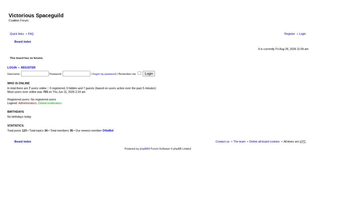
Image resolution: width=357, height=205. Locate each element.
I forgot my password (103, 73)
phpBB (144, 148)
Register (28, 67)
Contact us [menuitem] (222, 141)
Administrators (27, 103)
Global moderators (50, 103)
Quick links (17, 33)
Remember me (127, 73)
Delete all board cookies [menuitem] (264, 141)
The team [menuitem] (239, 141)
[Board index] (12, 10)
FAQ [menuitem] (31, 33)
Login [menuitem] (302, 33)
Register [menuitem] (289, 33)
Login (12, 67)
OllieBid (107, 130)
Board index (22, 41)
